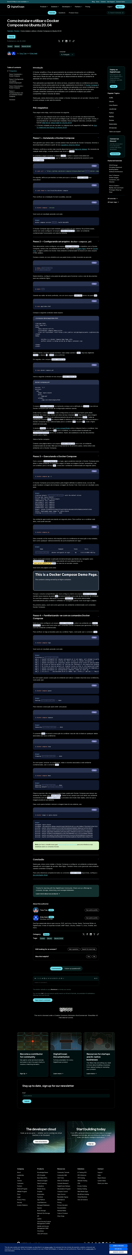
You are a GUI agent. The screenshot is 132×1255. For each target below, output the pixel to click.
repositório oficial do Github (70, 145)
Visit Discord (115, 154)
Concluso (12, 99)
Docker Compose (92, 85)
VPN (78, 1183)
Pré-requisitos (40, 107)
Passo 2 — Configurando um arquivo (62, 241)
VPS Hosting (81, 1178)
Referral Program (22, 1189)
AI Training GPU (82, 1172)
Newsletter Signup (62, 1197)
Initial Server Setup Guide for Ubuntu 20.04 (57, 123)
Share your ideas (103, 1183)
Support (100, 1172)
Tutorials (52, 13)
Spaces (39, 1208)
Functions (40, 1197)
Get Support (111, 1)
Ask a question (73, 949)
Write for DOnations (63, 1180)
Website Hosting (82, 1180)
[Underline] (39, 978)
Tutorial (11, 37)
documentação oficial (40, 875)
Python (111, 113)
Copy (94, 166)
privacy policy (49, 1247)
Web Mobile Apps (82, 1191)
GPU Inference (81, 1175)
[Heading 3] (52, 978)
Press (18, 1194)
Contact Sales (120, 1)
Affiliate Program (22, 1191)
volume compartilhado (62, 428)
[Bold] (35, 978)
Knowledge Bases (42, 1172)
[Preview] (95, 978)
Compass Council (62, 1191)
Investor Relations (22, 1205)
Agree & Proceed (118, 1245)
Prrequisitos (13, 71)
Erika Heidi (33, 53)
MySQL (111, 116)
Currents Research (62, 1183)
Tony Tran (23, 53)
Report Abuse (102, 1178)
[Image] (44, 978)
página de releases (80, 149)
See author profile (92, 910)
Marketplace (61, 1199)
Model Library (41, 1189)
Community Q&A (62, 1175)
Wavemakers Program (63, 1189)
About (19, 1172)
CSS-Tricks (60, 1178)
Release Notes (61, 1210)
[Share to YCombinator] (70, 41)
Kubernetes (113, 124)
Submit (27, 1101)
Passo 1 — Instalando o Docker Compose (53, 138)
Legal (18, 1197)
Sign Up (22, 1073)
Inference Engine (42, 1180)
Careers (103, 1)
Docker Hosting (82, 1186)
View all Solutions (82, 1199)
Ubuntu (111, 101)
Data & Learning (42, 1183)
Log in (109, 7)
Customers (20, 1183)
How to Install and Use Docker (67, 844)
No (94, 956)
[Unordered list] (54, 978)
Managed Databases (43, 1205)
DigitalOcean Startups (63, 1186)
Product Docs (73, 13)
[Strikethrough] (41, 978)
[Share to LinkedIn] (66, 41)
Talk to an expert (115, 131)
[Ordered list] (56, 978)
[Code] (63, 978)
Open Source (61, 1194)
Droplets (39, 1191)
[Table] (61, 978)
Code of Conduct (62, 1213)
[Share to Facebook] (63, 41)
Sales (99, 1175)
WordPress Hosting (83, 1194)
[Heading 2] (50, 978)
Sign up (119, 7)
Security (19, 1202)
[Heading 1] (48, 978)
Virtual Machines (82, 1197)
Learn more (57, 1073)
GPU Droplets (41, 1175)
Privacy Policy (21, 1199)
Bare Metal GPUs (42, 1178)
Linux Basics (113, 105)
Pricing (59, 1202)
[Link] (42, 978)
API (38, 1216)
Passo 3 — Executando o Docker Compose (55, 456)
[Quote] (58, 978)
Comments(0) (56, 968)
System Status (102, 1180)
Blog (93, 1)
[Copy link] (73, 41)
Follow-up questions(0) (72, 968)
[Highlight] (46, 978)
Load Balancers (41, 1202)
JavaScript (112, 109)
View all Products (42, 1233)
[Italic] (37, 978)
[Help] (97, 978)
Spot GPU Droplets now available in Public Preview (23, 1)
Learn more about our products (47, 894)
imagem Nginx (81, 248)
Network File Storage (43, 1213)
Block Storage (41, 1210)
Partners (19, 1186)
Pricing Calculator (62, 1205)
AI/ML (111, 98)
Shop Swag (60, 1216)
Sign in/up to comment (42, 1000)
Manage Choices (118, 1252)
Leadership (20, 1175)
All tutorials (113, 128)
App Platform (41, 1199)
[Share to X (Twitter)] (59, 41)
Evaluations (40, 1186)
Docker (16, 31)
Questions (62, 13)
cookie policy (90, 1249)
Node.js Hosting (82, 1189)
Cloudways (40, 1231)
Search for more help (88, 949)
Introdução (38, 67)
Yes (89, 956)
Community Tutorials (63, 1172)
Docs (97, 1)
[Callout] (59, 978)
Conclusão (38, 859)
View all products (41, 1142)
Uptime (39, 1219)
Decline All (118, 1249)
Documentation (61, 1208)
